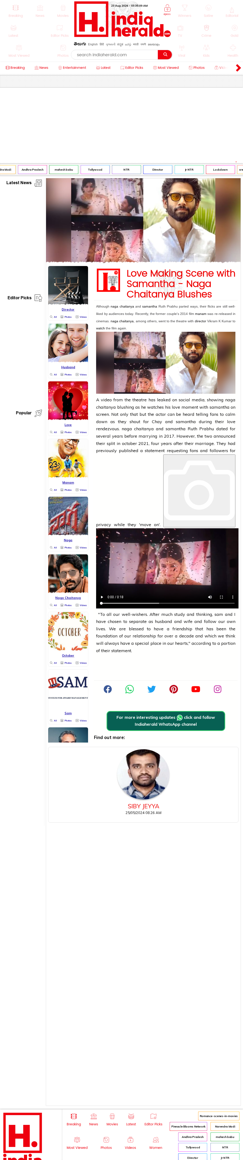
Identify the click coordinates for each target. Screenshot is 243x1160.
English (93, 44)
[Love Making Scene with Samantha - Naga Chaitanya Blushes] (143, 261)
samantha (149, 306)
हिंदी (102, 44)
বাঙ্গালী (143, 44)
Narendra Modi (225, 1126)
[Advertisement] (121, 123)
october (129, 443)
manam (200, 314)
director (200, 321)
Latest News (19, 183)
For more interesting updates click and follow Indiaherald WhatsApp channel (166, 721)
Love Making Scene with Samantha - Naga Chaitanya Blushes (181, 284)
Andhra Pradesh (29, 169)
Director (154, 169)
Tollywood (91, 169)
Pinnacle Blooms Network (188, 1126)
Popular (24, 414)
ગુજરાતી (110, 44)
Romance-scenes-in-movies (219, 1116)
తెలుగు (80, 45)
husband (163, 621)
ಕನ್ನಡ (120, 44)
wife (188, 621)
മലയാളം (154, 44)
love (176, 407)
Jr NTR (185, 169)
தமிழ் (128, 44)
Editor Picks (20, 299)
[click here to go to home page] (122, 36)
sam (219, 614)
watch (100, 328)
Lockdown (217, 169)
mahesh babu (60, 169)
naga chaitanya (122, 306)
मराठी (136, 44)
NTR (123, 169)
